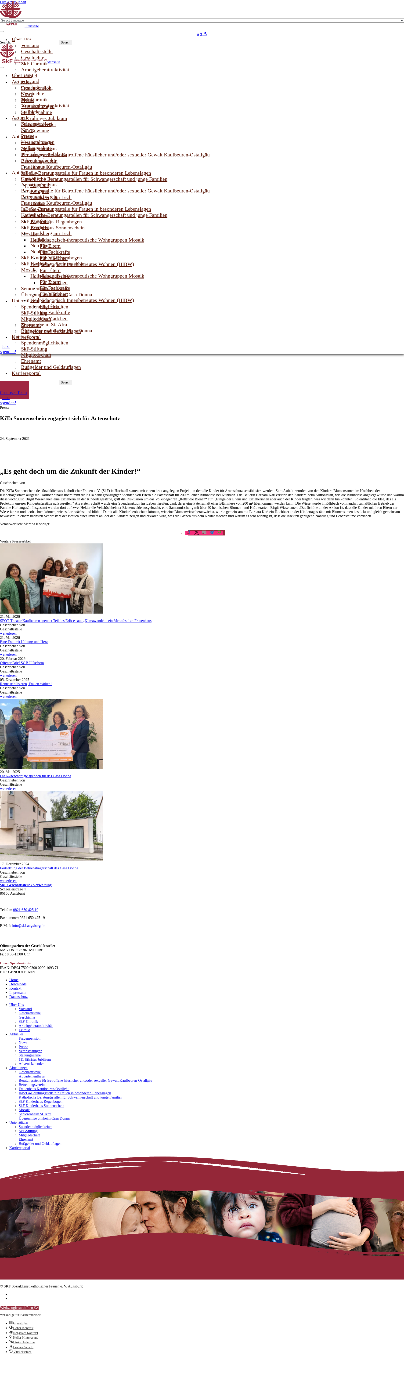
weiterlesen (8, 633)
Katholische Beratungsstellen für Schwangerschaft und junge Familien (94, 215)
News (23, 1043)
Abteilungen (18, 1068)
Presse (23, 1047)
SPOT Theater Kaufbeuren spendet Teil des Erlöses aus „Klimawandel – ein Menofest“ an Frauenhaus (76, 621)
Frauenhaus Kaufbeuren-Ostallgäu (44, 1089)
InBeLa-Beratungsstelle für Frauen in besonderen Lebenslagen (65, 1093)
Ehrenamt (26, 1139)
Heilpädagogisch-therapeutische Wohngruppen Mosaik (87, 276)
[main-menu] (2, 67)
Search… (7, 42)
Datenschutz (18, 997)
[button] (219, 533)
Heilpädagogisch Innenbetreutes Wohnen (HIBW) (82, 300)
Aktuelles (16, 1034)
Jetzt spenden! (8, 400)
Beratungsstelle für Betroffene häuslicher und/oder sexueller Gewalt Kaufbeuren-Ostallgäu (115, 191)
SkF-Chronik (28, 1021)
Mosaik (24, 1110)
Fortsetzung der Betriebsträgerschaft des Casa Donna (39, 868)
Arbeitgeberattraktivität (45, 105)
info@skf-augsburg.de (28, 926)
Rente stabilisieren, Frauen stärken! (26, 684)
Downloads (17, 984)
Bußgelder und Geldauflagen (51, 367)
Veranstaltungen (30, 1051)
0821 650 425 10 (25, 910)
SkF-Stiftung (28, 1131)
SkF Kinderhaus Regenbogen (40, 1101)
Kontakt (15, 988)
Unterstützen (18, 1122)
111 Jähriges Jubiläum (35, 1059)
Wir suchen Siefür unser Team (14, 390)
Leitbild (24, 1030)
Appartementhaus (32, 1076)
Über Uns (16, 1005)
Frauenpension (29, 1038)
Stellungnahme (30, 1055)
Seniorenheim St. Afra (35, 1114)
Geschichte (27, 1017)
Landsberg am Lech (51, 233)
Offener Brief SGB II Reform (22, 663)
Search (65, 42)
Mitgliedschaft (29, 1135)
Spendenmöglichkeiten (35, 1127)
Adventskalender (31, 1064)
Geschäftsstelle (30, 1013)
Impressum (17, 992)
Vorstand (25, 1009)
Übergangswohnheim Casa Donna (56, 330)
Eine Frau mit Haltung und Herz (24, 642)
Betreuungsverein (32, 1085)
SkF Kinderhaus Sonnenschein (53, 264)
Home (13, 980)
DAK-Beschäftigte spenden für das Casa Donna (35, 776)
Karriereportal (26, 373)
